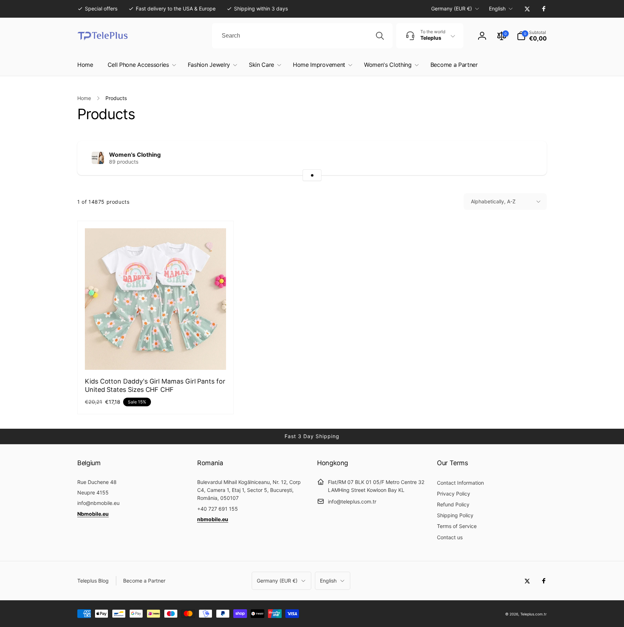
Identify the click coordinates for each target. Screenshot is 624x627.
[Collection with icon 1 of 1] (312, 175)
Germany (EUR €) (451, 8)
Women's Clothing (135, 154)
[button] (532, 35)
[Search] (380, 36)
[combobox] (302, 35)
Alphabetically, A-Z (493, 201)
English (497, 8)
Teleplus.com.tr (533, 614)
